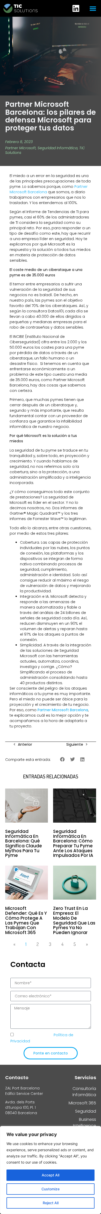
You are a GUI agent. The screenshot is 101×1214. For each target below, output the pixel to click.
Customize (50, 1189)
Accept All (50, 1175)
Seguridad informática (57, 148)
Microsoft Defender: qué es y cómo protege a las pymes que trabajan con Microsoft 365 (26, 920)
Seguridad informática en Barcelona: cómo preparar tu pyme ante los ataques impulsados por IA (73, 843)
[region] (50, 1170)
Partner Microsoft (20, 148)
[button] (93, 8)
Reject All (51, 1203)
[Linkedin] (76, 8)
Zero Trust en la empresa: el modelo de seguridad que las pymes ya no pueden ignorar (74, 920)
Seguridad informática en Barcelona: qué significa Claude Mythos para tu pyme (23, 843)
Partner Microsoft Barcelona (63, 709)
